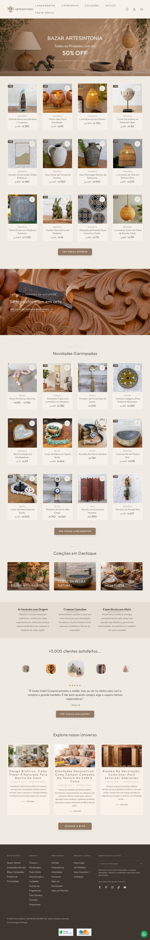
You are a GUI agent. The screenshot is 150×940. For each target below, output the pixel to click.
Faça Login (79, 862)
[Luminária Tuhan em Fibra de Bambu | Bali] (128, 209)
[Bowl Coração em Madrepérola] (22, 433)
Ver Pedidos (80, 867)
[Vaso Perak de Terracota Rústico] (57, 153)
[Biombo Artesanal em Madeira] (92, 488)
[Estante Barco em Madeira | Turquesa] (22, 98)
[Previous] (10, 669)
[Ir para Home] (20, 9)
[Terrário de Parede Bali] (128, 488)
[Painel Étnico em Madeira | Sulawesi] (22, 209)
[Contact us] (144, 934)
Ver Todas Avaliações (75, 714)
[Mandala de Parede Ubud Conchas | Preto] (92, 209)
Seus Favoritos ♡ (82, 872)
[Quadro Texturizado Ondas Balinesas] (22, 153)
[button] (127, 9)
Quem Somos (13, 862)
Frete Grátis (35, 872)
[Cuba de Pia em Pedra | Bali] (128, 433)
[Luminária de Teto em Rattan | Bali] (128, 153)
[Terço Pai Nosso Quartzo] (22, 378)
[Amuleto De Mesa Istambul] (92, 433)
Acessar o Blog (75, 826)
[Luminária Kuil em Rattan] (92, 98)
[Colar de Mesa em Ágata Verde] (57, 433)
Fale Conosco (35, 895)
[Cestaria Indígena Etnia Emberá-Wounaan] (128, 378)
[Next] (140, 669)
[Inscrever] (141, 863)
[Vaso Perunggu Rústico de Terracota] (92, 153)
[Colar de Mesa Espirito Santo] (22, 488)
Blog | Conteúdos (15, 872)
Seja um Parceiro (60, 890)
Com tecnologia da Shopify (17, 922)
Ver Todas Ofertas (75, 252)
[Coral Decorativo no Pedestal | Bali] (128, 98)
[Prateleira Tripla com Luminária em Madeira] (57, 378)
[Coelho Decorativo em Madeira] (57, 209)
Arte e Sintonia (19, 919)
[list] (75, 619)
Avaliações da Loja (16, 867)
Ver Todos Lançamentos (75, 531)
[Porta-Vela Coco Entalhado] (57, 98)
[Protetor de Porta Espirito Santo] (92, 378)
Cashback (78, 876)
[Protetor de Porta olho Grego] (57, 488)
